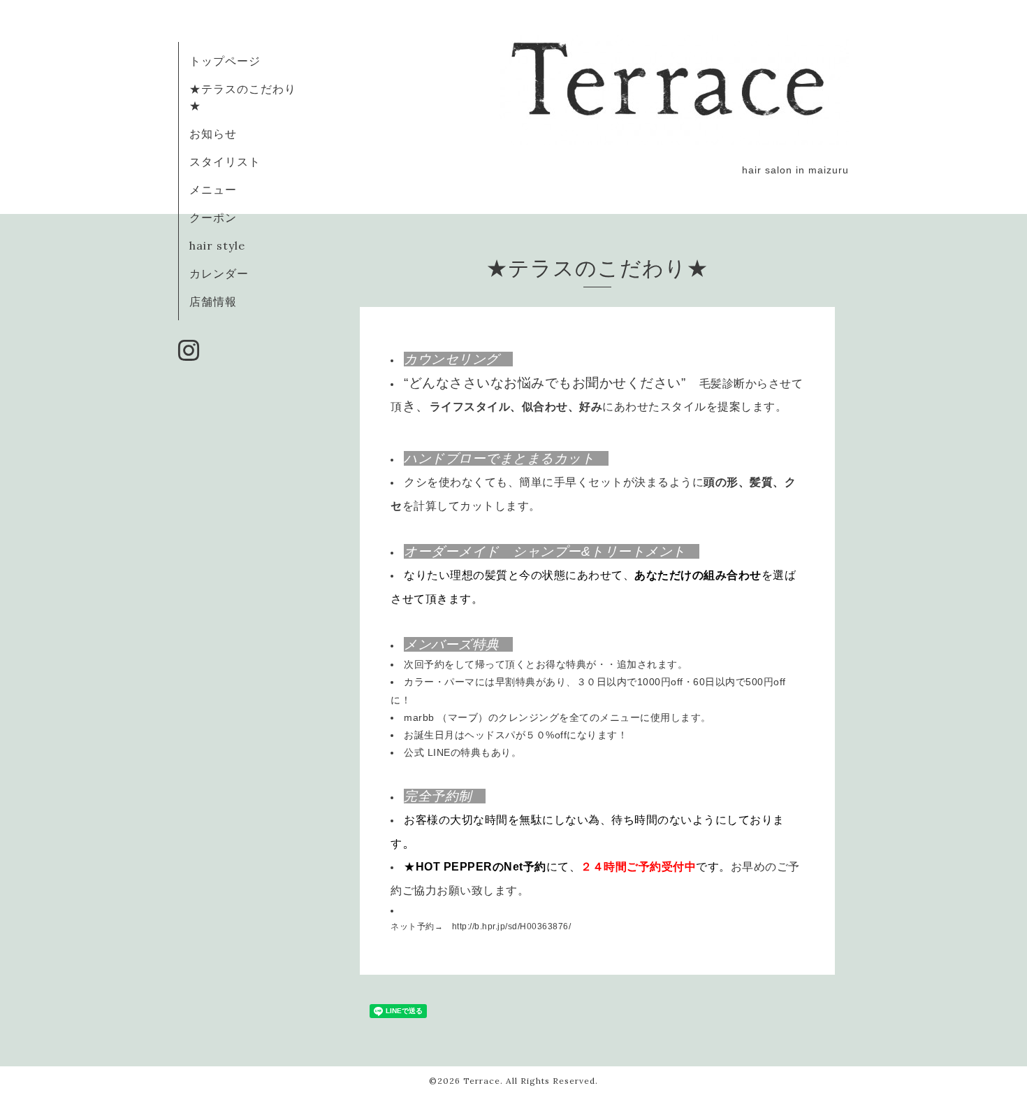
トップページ (225, 61)
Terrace (481, 1080)
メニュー (213, 189)
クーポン (213, 217)
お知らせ (213, 134)
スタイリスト (225, 162)
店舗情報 (213, 301)
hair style (217, 245)
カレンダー (219, 273)
